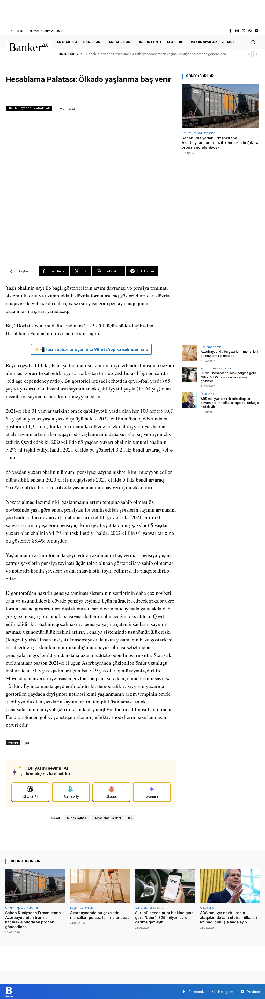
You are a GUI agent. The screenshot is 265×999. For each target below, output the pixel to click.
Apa (26, 743)
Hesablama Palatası (107, 818)
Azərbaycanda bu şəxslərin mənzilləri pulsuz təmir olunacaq (229, 354)
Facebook (196, 992)
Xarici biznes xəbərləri (216, 368)
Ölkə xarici (208, 393)
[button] (253, 42)
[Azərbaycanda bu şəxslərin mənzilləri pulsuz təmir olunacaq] (189, 353)
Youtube (253, 992)
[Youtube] (256, 31)
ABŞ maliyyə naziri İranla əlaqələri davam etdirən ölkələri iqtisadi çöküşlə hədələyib (230, 403)
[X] (243, 31)
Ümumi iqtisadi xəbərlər (29, 108)
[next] (256, 54)
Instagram (225, 992)
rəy (130, 818)
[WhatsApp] (250, 31)
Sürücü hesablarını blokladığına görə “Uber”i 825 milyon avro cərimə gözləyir (228, 377)
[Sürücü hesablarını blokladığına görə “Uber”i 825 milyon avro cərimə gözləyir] (189, 374)
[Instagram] (237, 31)
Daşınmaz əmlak (212, 346)
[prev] (248, 54)
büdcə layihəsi (77, 818)
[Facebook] (230, 31)
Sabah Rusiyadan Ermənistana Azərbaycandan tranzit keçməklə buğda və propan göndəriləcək (157, 54)
